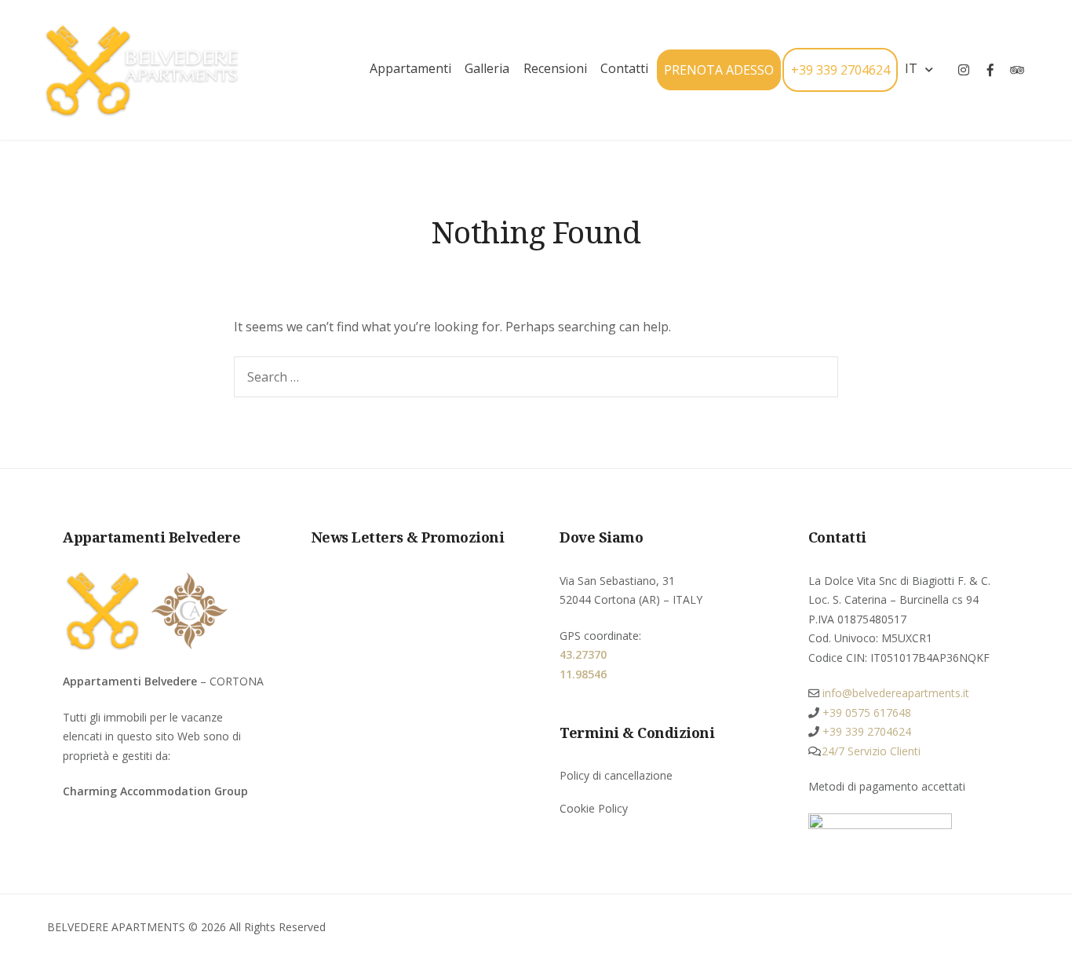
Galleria (487, 68)
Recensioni (555, 68)
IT (911, 68)
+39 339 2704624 (840, 70)
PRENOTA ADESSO (719, 70)
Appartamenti (410, 68)
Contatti (624, 68)
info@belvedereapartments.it (894, 692)
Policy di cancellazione (616, 775)
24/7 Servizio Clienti (871, 751)
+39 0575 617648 (865, 712)
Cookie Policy (594, 808)
